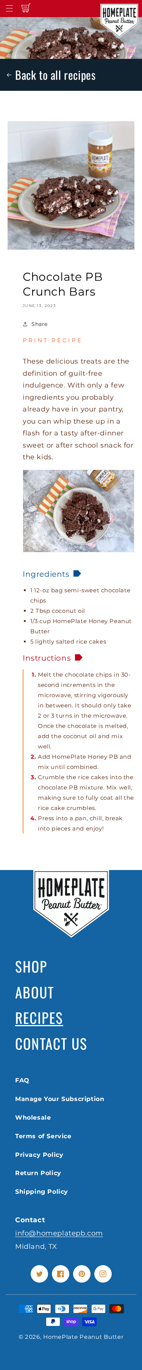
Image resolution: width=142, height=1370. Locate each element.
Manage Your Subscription (59, 1099)
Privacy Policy (39, 1154)
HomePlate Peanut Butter (83, 1336)
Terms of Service (43, 1136)
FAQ (22, 1080)
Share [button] (39, 324)
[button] (9, 8)
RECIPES (39, 1017)
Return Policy (38, 1173)
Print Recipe (53, 340)
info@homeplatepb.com (59, 1233)
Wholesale (33, 1117)
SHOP (31, 966)
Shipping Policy (41, 1191)
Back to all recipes (55, 74)
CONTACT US (51, 1043)
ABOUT (34, 992)
